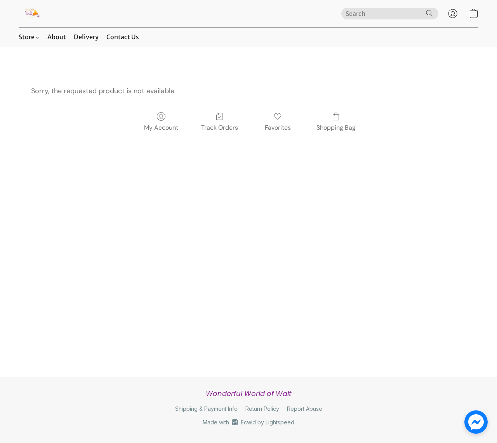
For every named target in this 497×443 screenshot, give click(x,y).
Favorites (278, 127)
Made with (248, 422)
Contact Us (122, 37)
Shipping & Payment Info (206, 408)
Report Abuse (304, 408)
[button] (32, 13)
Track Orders (219, 127)
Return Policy (262, 408)
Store (27, 37)
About (56, 37)
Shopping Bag (336, 127)
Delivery (86, 37)
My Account (161, 127)
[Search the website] (429, 13)
